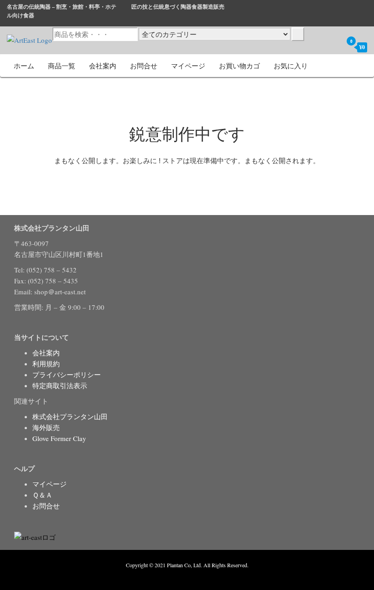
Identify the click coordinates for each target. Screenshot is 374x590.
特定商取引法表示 (59, 385)
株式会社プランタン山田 (70, 416)
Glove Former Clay (59, 438)
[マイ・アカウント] (333, 47)
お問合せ (143, 65)
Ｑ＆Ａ (42, 494)
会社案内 (102, 65)
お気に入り (291, 65)
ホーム (24, 65)
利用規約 (46, 363)
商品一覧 (61, 65)
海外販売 (46, 427)
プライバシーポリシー (66, 374)
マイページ (188, 65)
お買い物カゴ (239, 65)
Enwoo (180, 575)
